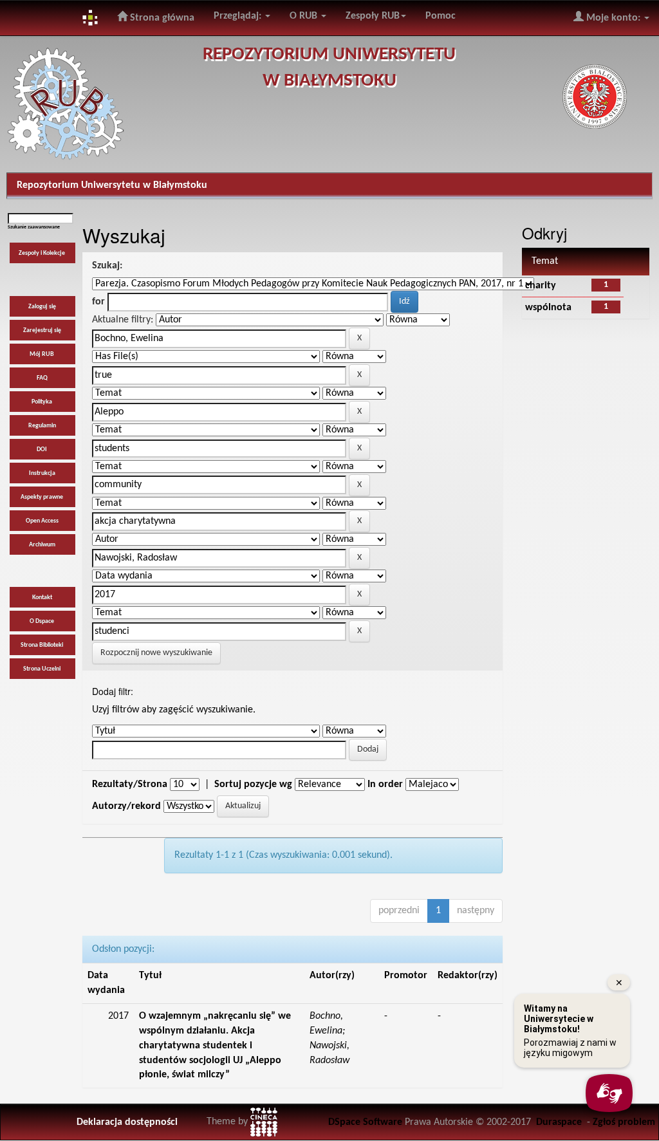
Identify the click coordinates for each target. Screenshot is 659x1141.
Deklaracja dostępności (127, 1122)
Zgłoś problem (624, 1122)
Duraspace (559, 1122)
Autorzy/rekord (126, 806)
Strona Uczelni (41, 669)
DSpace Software (365, 1122)
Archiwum (42, 544)
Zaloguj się (42, 306)
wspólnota (548, 307)
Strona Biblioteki (42, 645)
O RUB (305, 16)
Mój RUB (42, 354)
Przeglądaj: (239, 16)
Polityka (42, 401)
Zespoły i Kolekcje (42, 253)
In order (385, 784)
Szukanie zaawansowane (34, 227)
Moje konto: (613, 18)
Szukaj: (107, 266)
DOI (42, 449)
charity (540, 286)
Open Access (42, 520)
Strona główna (160, 18)
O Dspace (42, 621)
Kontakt (42, 597)
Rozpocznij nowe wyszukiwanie (156, 653)
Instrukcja (42, 473)
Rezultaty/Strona (129, 784)
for (98, 302)
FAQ (42, 378)
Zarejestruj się (42, 330)
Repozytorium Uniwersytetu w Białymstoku (112, 185)
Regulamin (42, 425)
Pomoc (440, 16)
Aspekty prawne (42, 497)
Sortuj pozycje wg (253, 784)
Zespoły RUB (373, 16)
